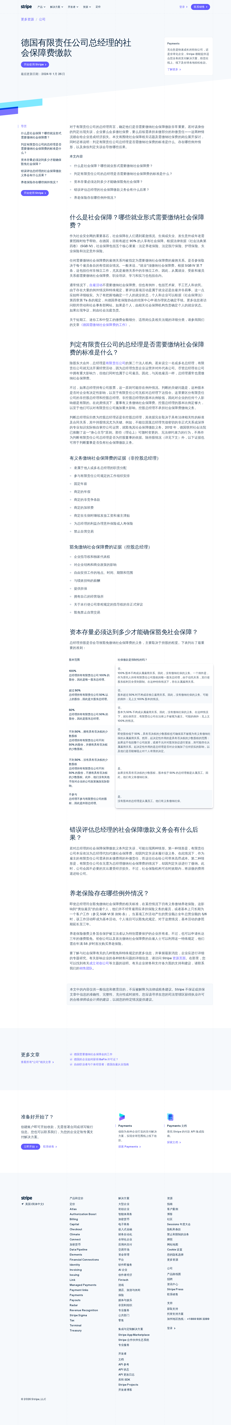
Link (72, 1280)
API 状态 (123, 1369)
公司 (42, 19)
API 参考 (123, 1364)
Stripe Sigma (78, 1315)
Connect (75, 1239)
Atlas (73, 1209)
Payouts (75, 1300)
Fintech (123, 1280)
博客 (170, 1214)
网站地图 (172, 1244)
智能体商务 (125, 1214)
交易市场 (123, 1249)
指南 (170, 1204)
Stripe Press (175, 1289)
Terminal (76, 1325)
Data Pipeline (79, 1249)
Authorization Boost (83, 1214)
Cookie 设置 (174, 1249)
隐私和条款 (174, 1229)
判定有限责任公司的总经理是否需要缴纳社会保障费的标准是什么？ (41, 148)
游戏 (121, 1285)
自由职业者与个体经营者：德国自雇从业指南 (101, 1064)
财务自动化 (125, 1234)
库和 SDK (124, 1379)
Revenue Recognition (84, 1310)
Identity (75, 1264)
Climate (75, 1234)
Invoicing (76, 1269)
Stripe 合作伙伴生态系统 (133, 1340)
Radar (74, 1305)
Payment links (79, 1290)
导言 (24, 126)
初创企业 (123, 1209)
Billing (74, 1219)
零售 (121, 1320)
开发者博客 (125, 1389)
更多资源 (27, 19)
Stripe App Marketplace (134, 1334)
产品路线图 (174, 1274)
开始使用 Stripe (34, 64)
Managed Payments (83, 1285)
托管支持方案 (175, 1314)
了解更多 (172, 69)
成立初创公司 (99, 963)
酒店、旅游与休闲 (129, 1290)
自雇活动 (96, 285)
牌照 (170, 1239)
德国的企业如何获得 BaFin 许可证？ (96, 1059)
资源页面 (179, 958)
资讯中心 (172, 1284)
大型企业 (123, 1204)
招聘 (170, 1279)
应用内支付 (125, 1244)
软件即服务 (125, 1264)
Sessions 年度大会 (179, 1224)
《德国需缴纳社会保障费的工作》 (104, 324)
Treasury (76, 1330)
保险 (121, 1295)
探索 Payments (128, 1146)
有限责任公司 (115, 363)
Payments (76, 1295)
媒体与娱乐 (125, 1300)
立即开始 (29, 1146)
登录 (182, 6)
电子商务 (123, 1224)
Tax (72, 1320)
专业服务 (123, 1310)
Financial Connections (84, 1259)
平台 (121, 1259)
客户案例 (172, 1209)
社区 (170, 1219)
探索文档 (172, 1142)
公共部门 (123, 1315)
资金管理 (123, 1254)
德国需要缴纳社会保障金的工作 (93, 1054)
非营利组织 (125, 1305)
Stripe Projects (128, 1384)
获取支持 (172, 1308)
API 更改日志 (126, 1374)
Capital (74, 1224)
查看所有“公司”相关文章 (36, 1062)
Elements (76, 1254)
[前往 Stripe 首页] (25, 1198)
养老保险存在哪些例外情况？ (39, 182)
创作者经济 (125, 1275)
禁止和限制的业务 (178, 1234)
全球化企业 (125, 1239)
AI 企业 (122, 1269)
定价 (98, 6)
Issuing (74, 1275)
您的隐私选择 (175, 1254)
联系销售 (199, 6)
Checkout (76, 1229)
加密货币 (75, 1244)
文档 (121, 1359)
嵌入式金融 (125, 1229)
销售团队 (86, 968)
